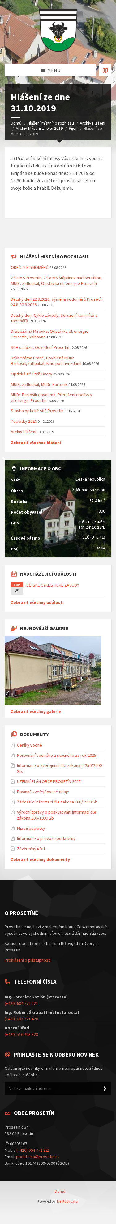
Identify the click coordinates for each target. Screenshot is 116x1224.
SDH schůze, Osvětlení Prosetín (40, 347)
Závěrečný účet (31, 848)
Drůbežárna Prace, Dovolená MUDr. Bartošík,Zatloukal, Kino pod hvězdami (46, 360)
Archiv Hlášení (92, 123)
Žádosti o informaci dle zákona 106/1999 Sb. (57, 802)
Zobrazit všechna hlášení (36, 442)
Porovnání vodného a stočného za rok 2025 (56, 755)
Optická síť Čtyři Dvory (31, 374)
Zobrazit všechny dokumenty (40, 859)
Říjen (73, 128)
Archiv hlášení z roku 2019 (39, 128)
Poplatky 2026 (24, 421)
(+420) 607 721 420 (21, 1019)
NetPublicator (68, 1201)
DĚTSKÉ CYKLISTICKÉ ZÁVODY (52, 585)
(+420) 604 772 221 (21, 1003)
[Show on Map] (105, 70)
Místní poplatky (31, 828)
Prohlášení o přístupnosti (28, 960)
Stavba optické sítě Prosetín (37, 410)
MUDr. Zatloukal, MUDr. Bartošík (39, 384)
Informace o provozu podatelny (46, 838)
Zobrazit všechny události (37, 602)
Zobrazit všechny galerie (36, 711)
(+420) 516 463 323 (21, 1034)
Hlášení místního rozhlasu (51, 123)
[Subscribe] (105, 1088)
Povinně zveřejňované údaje (43, 791)
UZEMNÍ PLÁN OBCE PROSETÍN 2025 (49, 781)
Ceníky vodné (29, 745)
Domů (16, 123)
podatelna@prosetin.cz (38, 1156)
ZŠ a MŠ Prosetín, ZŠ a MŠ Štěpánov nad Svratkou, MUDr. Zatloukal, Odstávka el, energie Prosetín (56, 280)
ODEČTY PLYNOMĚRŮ (30, 267)
